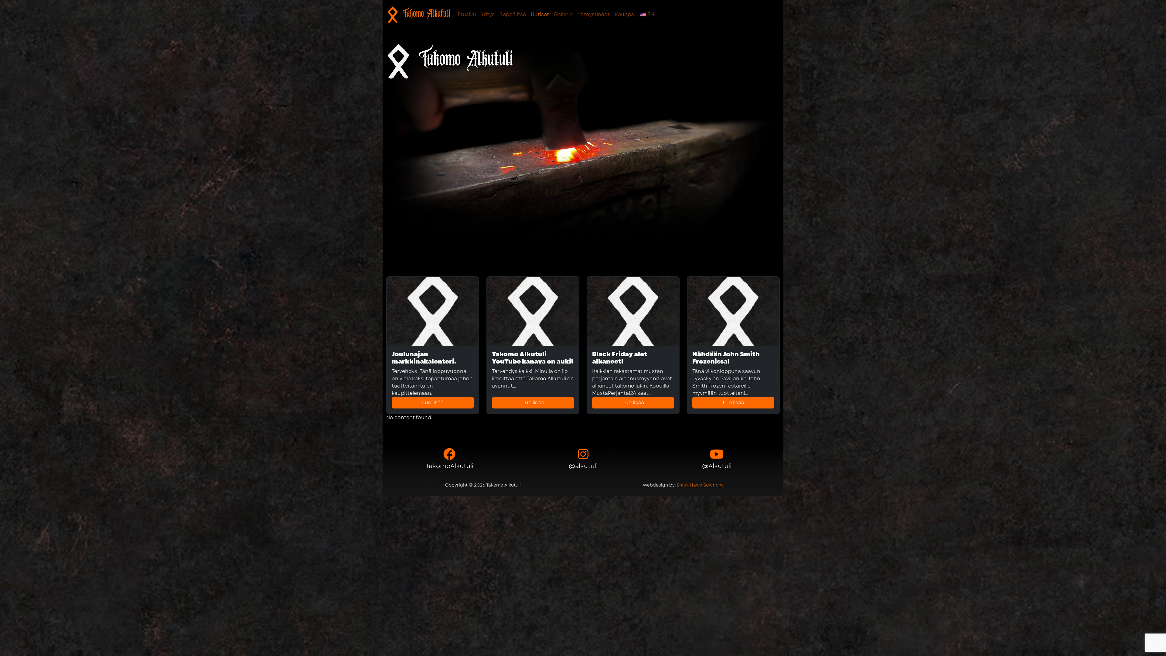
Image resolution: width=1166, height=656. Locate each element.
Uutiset (540, 14)
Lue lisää (433, 402)
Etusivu (467, 14)
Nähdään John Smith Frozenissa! (726, 358)
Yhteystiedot (594, 14)
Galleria (563, 14)
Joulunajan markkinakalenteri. (424, 358)
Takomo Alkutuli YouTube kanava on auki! (532, 358)
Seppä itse (512, 14)
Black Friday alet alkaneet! (619, 358)
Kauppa (624, 14)
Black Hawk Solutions (700, 485)
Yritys (488, 14)
